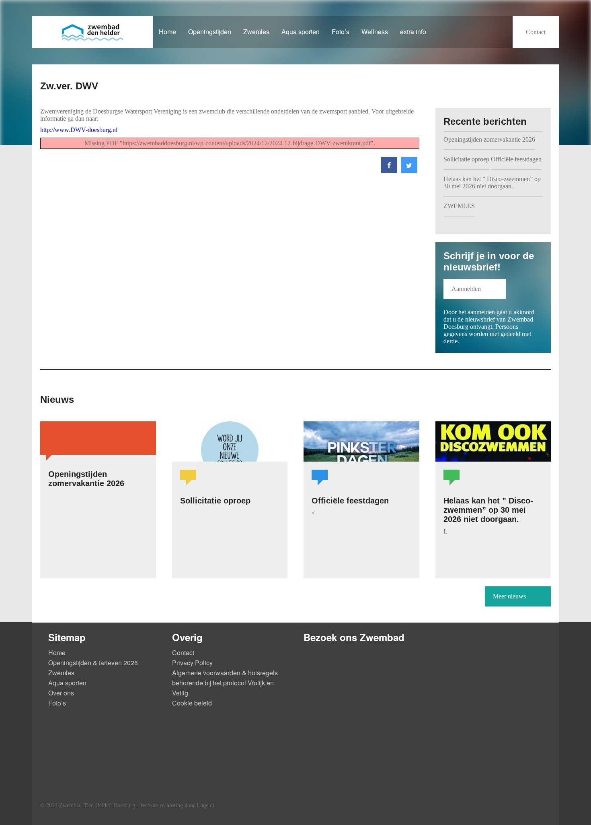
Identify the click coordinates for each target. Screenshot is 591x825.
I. (445, 531)
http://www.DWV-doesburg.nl (78, 129)
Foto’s (340, 31)
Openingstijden (209, 31)
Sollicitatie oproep (466, 159)
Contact (183, 652)
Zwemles (256, 31)
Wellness (374, 31)
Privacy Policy (192, 662)
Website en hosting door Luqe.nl (177, 805)
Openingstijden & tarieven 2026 (93, 662)
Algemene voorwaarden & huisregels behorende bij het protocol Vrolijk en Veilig (225, 682)
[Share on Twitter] (409, 170)
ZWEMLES (459, 205)
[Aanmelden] (474, 296)
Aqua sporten (300, 31)
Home (167, 31)
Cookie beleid (192, 702)
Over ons (61, 692)
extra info (413, 31)
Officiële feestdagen (516, 159)
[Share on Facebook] (389, 170)
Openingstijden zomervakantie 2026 (489, 139)
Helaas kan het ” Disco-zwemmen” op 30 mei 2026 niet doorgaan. (492, 182)
